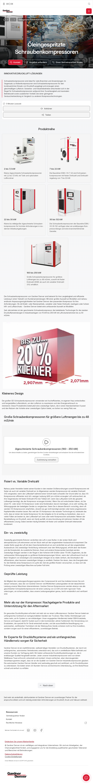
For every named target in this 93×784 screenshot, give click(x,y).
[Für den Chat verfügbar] (86, 777)
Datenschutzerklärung (13, 754)
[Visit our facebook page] (41, 730)
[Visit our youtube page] (35, 730)
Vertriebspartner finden (15, 716)
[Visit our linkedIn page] (28, 730)
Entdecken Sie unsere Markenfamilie (19, 742)
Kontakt (9, 719)
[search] (89, 4)
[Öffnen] (89, 11)
